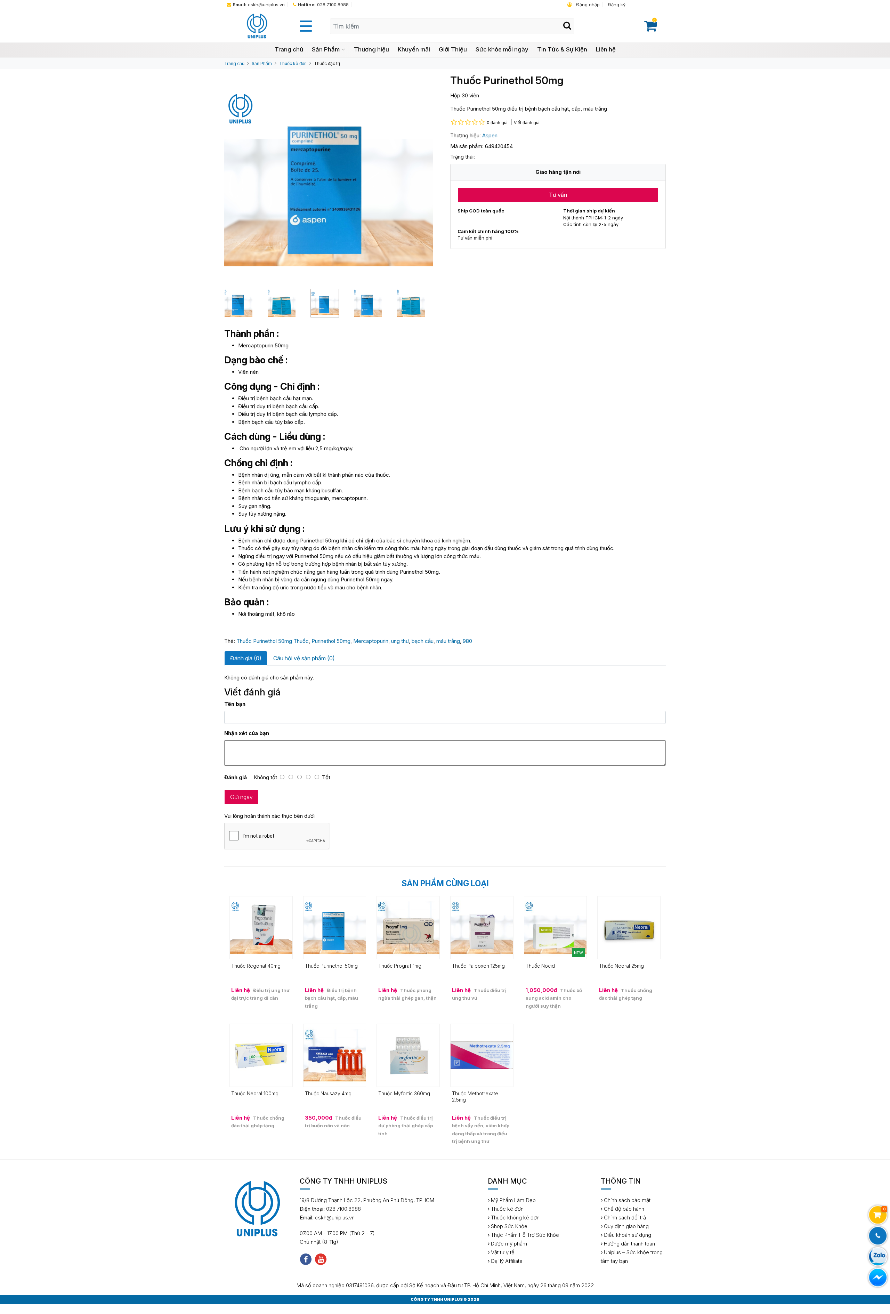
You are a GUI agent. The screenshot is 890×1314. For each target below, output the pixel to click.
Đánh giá (235, 777)
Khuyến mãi (414, 49)
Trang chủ (289, 49)
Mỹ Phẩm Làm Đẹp (513, 1200)
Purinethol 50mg (331, 641)
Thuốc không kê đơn (515, 1217)
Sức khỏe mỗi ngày (502, 49)
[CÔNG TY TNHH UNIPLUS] (256, 26)
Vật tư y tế (502, 1252)
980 (467, 641)
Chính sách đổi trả (624, 1217)
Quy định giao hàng (625, 1226)
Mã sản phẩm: (467, 146)
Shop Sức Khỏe (508, 1226)
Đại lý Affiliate (506, 1261)
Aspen (489, 135)
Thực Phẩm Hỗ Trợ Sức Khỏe (524, 1235)
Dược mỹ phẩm (508, 1243)
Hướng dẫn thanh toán (628, 1243)
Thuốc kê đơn (293, 63)
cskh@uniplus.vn (259, 4)
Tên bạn (234, 704)
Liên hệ (606, 49)
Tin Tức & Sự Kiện (562, 49)
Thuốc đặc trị (327, 63)
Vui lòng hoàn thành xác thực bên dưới (269, 816)
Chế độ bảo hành (623, 1209)
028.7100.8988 (323, 4)
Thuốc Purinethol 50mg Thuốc (272, 641)
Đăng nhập (587, 4)
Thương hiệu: (465, 135)
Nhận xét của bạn (246, 733)
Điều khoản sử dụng (626, 1235)
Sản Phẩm (326, 49)
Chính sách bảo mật (626, 1200)
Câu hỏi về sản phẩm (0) (304, 658)
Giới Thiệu (453, 49)
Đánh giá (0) (245, 658)
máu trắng (448, 641)
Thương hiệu (371, 49)
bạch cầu (423, 641)
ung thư (400, 641)
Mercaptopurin (370, 641)
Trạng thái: (462, 156)
